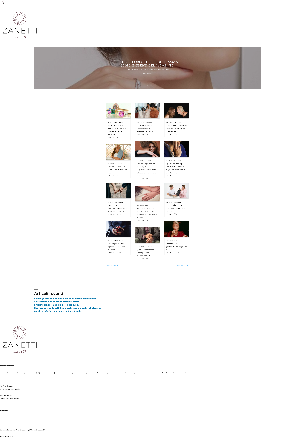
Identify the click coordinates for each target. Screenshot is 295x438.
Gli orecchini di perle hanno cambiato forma (56, 302)
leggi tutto (113, 137)
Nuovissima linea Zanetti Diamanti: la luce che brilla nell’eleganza (67, 308)
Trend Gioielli (119, 122)
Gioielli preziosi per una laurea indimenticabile (58, 311)
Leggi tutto (147, 74)
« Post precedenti (112, 265)
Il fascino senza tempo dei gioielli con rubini (56, 305)
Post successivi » (183, 265)
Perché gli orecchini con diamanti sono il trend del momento (147, 64)
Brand (146, 205)
